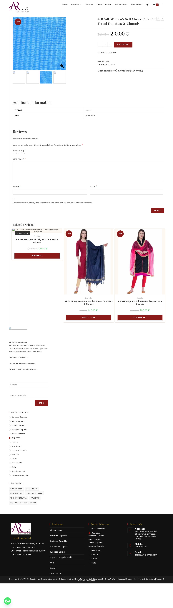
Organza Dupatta (19, 475)
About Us (121, 603)
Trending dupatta (18, 522)
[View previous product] (158, 19)
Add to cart (123, 44)
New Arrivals (16, 518)
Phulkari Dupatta (34, 518)
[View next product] (162, 19)
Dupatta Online (57, 576)
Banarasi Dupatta (19, 441)
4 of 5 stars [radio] (22, 178)
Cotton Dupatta (18, 450)
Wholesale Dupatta (20, 500)
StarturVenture (111, 603)
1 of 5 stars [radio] (14, 178)
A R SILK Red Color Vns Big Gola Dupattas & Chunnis (37, 265)
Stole (14, 491)
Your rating (19, 175)
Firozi (88, 134)
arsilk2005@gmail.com (146, 579)
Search (41, 427)
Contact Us (55, 598)
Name (17, 211)
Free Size (90, 140)
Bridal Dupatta (18, 445)
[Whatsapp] (7, 601)
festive (15, 466)
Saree (14, 483)
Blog (52, 587)
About (53, 592)
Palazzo (15, 479)
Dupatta (111, 64)
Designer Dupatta (19, 454)
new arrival (16, 470)
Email (93, 211)
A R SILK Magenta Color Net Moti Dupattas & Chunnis (140, 327)
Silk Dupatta (17, 487)
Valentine (35, 522)
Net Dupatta (31, 513)
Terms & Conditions (147, 603)
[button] (62, 57)
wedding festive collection (23, 527)
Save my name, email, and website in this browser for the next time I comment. (53, 227)
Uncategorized (18, 495)
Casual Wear (16, 513)
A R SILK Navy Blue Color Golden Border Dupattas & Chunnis (88, 327)
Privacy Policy (131, 603)
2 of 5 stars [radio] (17, 178)
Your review (19, 183)
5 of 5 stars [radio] (25, 178)
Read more (37, 280)
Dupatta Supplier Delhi (61, 581)
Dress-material (18, 458)
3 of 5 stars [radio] (19, 178)
